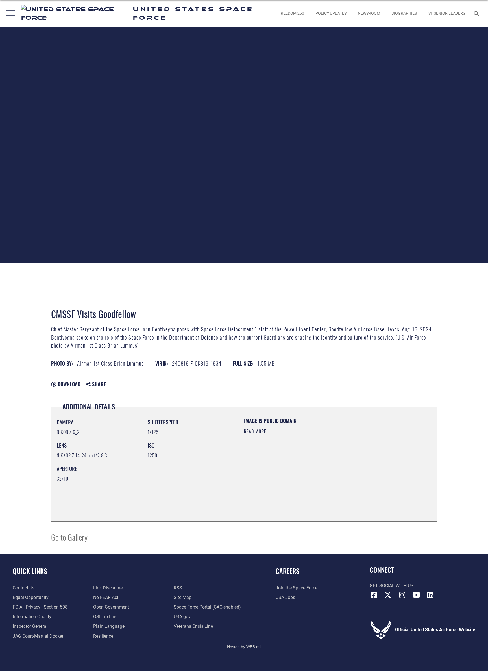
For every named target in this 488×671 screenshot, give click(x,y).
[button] (9, 13)
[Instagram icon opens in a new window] (402, 595)
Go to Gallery (69, 537)
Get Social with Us (391, 585)
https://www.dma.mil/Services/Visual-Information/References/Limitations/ (310, 467)
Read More (256, 431)
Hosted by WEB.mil (244, 646)
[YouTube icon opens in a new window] (416, 595)
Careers (287, 571)
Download (68, 384)
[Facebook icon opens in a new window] (374, 595)
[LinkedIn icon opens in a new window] (430, 595)
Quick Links (30, 571)
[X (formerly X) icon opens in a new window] (388, 595)
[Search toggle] (477, 13)
